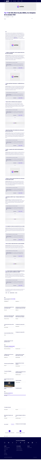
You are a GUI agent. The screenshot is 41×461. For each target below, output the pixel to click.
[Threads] (16, 442)
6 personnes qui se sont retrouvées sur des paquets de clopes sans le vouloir (21, 307)
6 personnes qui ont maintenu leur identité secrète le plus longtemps (20, 316)
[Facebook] (8, 442)
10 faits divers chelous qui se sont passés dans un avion (8, 341)
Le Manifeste (5, 453)
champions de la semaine (12, 292)
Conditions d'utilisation (18, 447)
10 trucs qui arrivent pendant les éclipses (8, 388)
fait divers (16, 292)
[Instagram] (4, 442)
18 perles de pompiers (18, 380)
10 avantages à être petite (7, 407)
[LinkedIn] (32, 442)
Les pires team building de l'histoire (8, 333)
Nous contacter (5, 454)
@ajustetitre (15, 37)
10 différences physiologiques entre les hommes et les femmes (21, 372)
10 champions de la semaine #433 (20, 324)
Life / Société (7, 16)
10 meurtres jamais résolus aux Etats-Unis (9, 325)
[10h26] (7, 1)
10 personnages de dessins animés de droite (9, 432)
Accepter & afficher (20, 67)
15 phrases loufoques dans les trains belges (9, 379)
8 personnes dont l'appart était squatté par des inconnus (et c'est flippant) (9, 316)
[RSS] (36, 442)
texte (8, 292)
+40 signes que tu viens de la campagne (21, 423)
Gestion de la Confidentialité (19, 450)
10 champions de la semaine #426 (20, 332)
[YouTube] (28, 442)
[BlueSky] (20, 442)
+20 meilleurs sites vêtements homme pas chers (20, 433)
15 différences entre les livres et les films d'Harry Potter (8, 355)
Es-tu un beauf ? (6, 424)
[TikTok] (24, 442)
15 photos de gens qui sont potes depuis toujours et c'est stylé (20, 355)
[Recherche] (36, 1)
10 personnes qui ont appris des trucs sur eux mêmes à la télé (9, 307)
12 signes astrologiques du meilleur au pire (21, 416)
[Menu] (4, 1)
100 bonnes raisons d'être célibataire (9, 363)
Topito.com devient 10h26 (6, 447)
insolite (6, 292)
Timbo (12, 16)
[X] (12, 442)
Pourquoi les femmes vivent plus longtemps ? (20, 363)
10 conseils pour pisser (19, 388)
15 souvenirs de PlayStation (7, 371)
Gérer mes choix (14, 115)
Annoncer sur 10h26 (29, 447)
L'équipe (5, 450)
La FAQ (5, 451)
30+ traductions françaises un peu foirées (8, 416)
